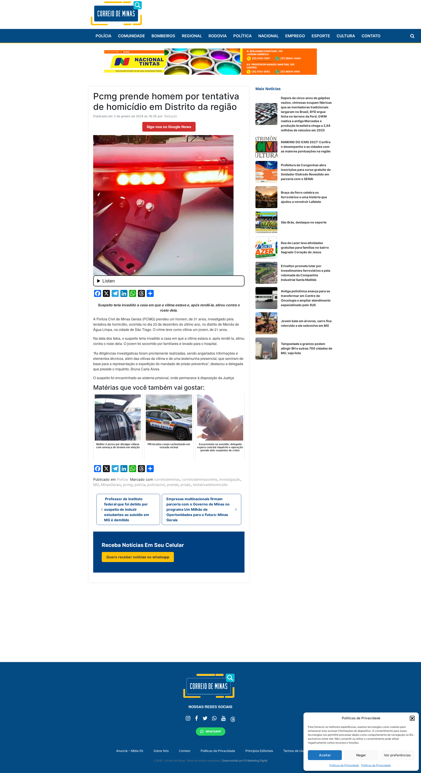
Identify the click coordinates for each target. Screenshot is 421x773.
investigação (229, 479)
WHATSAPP (213, 731)
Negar (361, 755)
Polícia (103, 36)
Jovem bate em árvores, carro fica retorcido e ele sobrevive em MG (306, 323)
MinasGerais (111, 484)
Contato (371, 36)
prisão (185, 484)
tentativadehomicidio (210, 484)
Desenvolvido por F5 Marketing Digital (245, 760)
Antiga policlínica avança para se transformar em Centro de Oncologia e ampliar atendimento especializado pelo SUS (306, 298)
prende (172, 484)
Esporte (321, 36)
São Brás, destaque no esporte (303, 222)
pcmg (127, 484)
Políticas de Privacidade (344, 765)
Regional (192, 36)
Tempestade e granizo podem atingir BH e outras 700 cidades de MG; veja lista (306, 348)
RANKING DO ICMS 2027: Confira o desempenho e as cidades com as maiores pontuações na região (306, 146)
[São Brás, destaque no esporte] (266, 222)
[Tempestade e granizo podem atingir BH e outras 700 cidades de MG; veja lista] (266, 348)
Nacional (268, 36)
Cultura (346, 36)
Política (242, 36)
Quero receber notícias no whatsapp (137, 557)
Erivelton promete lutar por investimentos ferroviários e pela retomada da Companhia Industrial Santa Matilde (305, 273)
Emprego (295, 36)
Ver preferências (397, 755)
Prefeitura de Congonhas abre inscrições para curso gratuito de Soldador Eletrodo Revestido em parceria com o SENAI (306, 172)
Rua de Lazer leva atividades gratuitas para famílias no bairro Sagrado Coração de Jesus (305, 247)
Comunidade (131, 36)
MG (96, 484)
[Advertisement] (252, 12)
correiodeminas (167, 479)
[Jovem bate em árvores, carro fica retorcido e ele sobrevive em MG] (266, 323)
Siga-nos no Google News (169, 127)
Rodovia (218, 36)
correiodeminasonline (199, 479)
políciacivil (156, 484)
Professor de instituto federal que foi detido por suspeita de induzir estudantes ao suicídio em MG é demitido (126, 509)
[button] (412, 718)
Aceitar (325, 755)
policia (139, 484)
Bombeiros (163, 36)
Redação (170, 116)
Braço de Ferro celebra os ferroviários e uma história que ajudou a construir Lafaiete (304, 197)
